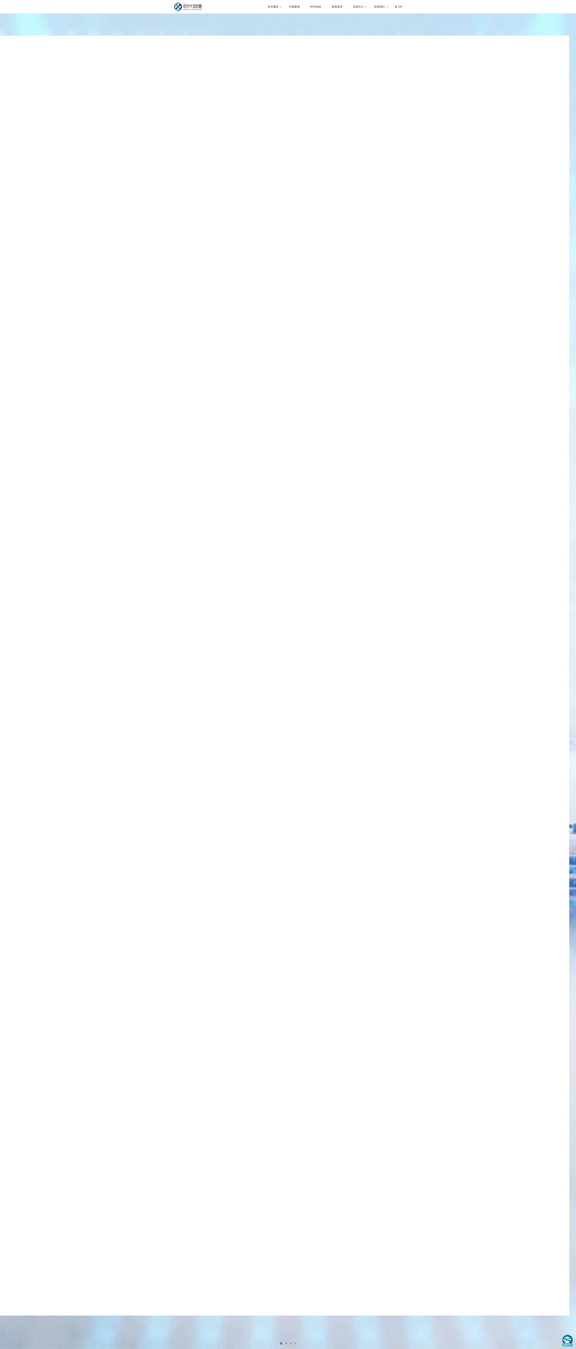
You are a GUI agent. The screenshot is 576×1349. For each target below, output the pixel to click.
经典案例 (294, 6)
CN (400, 6)
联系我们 (379, 6)
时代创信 (315, 6)
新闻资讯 (337, 6)
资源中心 (358, 6)
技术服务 (273, 6)
